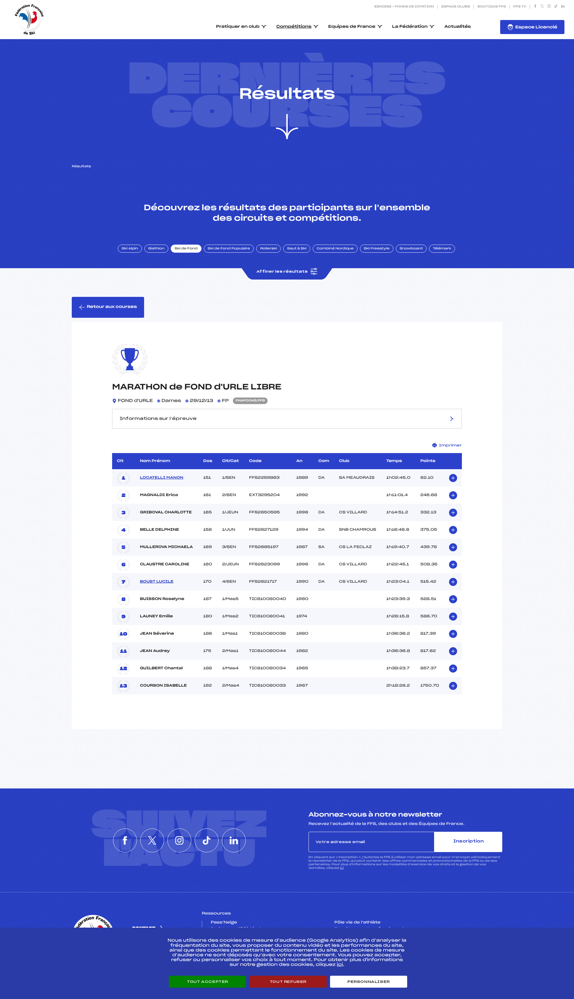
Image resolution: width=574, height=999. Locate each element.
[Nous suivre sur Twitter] (542, 6)
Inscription (468, 841)
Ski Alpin (130, 248)
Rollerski (268, 248)
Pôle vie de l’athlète (358, 922)
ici (342, 868)
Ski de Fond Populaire (229, 248)
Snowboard (411, 248)
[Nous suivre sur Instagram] (549, 6)
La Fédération (410, 27)
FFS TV (519, 6)
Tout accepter (207, 981)
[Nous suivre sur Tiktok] (556, 6)
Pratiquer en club (238, 27)
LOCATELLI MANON (161, 478)
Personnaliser (368, 981)
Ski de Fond (186, 248)
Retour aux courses (112, 307)
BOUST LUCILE (156, 582)
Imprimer (450, 445)
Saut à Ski (296, 248)
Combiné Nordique (335, 248)
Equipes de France (351, 27)
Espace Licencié (536, 27)
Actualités (457, 27)
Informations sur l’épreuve (158, 419)
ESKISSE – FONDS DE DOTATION (404, 6)
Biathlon (156, 248)
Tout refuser (288, 981)
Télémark (442, 248)
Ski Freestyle (377, 248)
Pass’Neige (224, 922)
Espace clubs (455, 6)
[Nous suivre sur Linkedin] (562, 6)
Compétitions (294, 27)
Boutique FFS (491, 6)
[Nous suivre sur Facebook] (535, 6)
